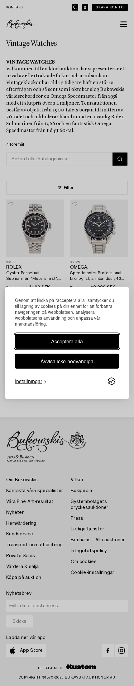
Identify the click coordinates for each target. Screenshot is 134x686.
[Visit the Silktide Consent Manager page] (111, 381)
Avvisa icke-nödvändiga (67, 361)
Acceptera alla (67, 341)
